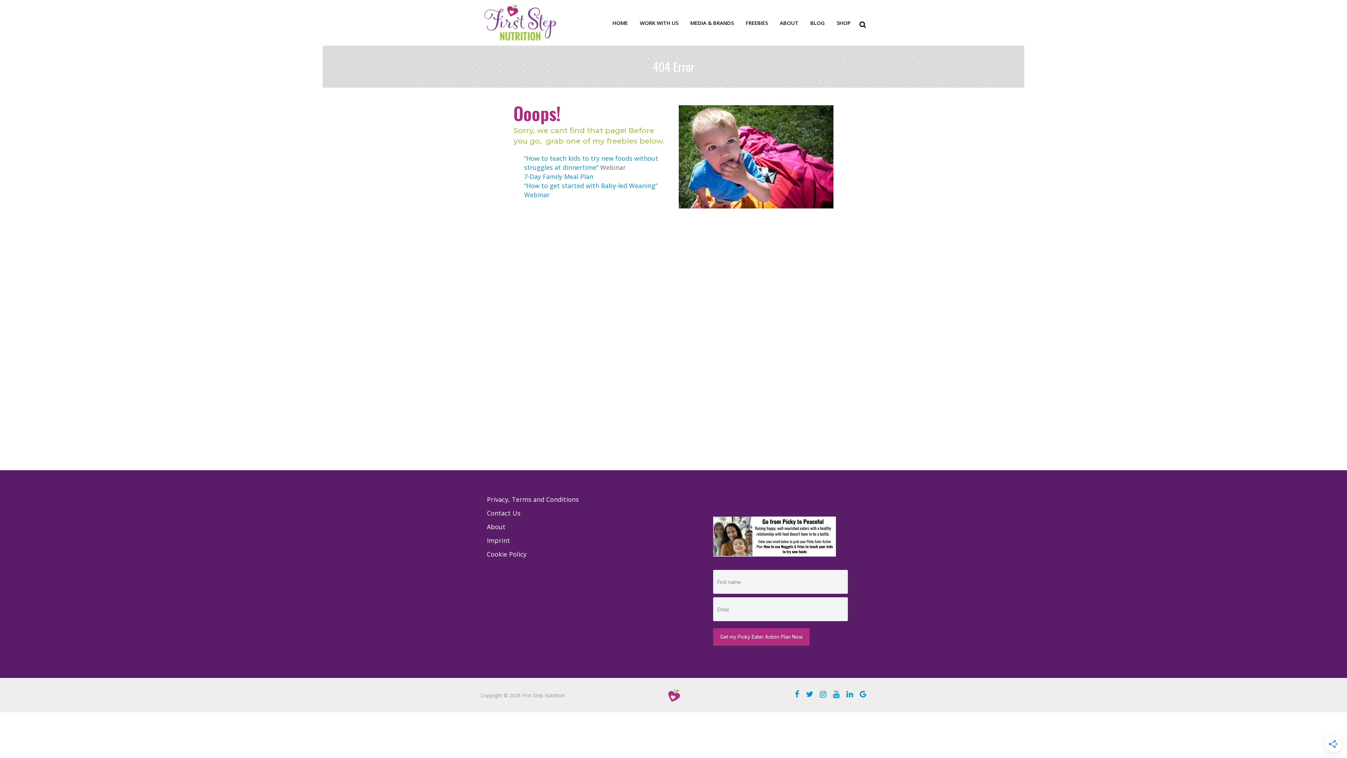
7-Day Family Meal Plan (558, 176)
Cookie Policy (507, 554)
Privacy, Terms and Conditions (533, 499)
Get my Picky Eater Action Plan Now (761, 637)
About (496, 527)
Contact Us (504, 513)
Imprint (498, 540)
